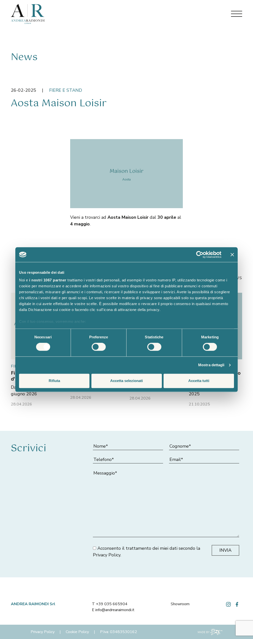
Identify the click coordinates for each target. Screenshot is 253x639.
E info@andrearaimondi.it (113, 610)
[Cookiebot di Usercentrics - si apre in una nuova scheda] (199, 254)
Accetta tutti (198, 381)
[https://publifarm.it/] (210, 631)
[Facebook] (237, 604)
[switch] (99, 347)
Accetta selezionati (126, 381)
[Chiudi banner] (232, 254)
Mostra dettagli (211, 365)
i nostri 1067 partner (47, 280)
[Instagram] (228, 604)
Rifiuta (54, 381)
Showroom (180, 604)
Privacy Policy (106, 555)
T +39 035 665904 (109, 604)
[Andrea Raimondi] (27, 13)
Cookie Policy (77, 632)
